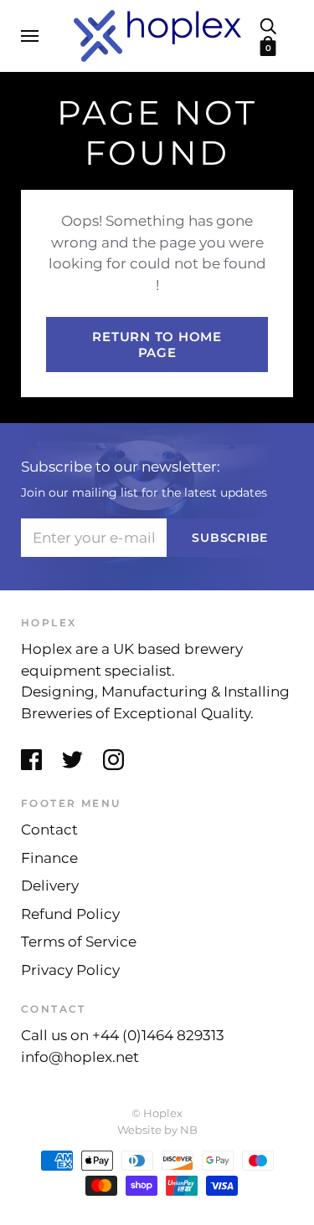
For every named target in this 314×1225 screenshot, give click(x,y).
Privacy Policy (70, 970)
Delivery (50, 885)
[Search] (268, 25)
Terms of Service (78, 941)
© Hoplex (157, 1113)
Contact (49, 829)
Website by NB (157, 1129)
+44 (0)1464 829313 (158, 1035)
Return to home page (157, 344)
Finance (49, 858)
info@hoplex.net (80, 1057)
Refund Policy (70, 914)
